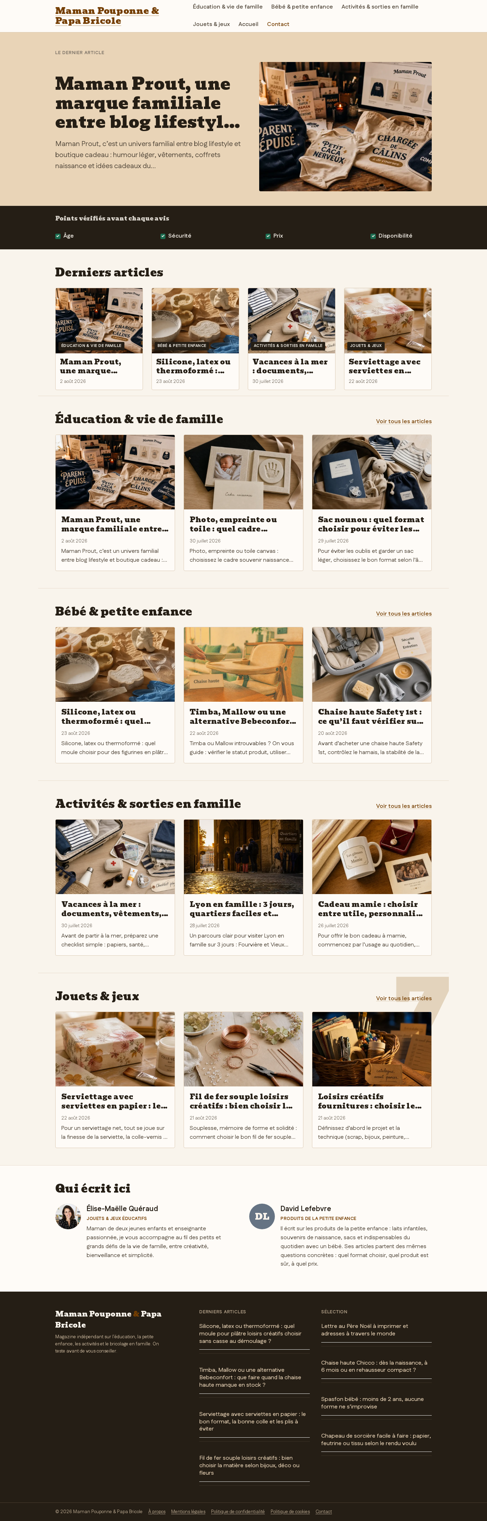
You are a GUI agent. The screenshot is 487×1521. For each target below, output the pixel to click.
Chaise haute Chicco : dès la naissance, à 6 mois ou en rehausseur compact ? (374, 1367)
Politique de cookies (290, 1512)
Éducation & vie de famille (228, 7)
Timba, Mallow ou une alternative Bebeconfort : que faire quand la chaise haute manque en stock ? (250, 1377)
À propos (156, 1512)
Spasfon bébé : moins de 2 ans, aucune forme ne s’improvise (372, 1403)
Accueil (248, 24)
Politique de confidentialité (238, 1512)
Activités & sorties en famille (380, 7)
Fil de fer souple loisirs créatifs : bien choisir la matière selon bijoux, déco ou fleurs (249, 1465)
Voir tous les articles (404, 421)
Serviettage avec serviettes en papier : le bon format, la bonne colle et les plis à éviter (252, 1421)
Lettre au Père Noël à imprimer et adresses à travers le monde (364, 1330)
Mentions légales (188, 1512)
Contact (278, 24)
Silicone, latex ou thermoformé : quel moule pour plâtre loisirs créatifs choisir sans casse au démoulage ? (250, 1333)
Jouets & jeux (211, 24)
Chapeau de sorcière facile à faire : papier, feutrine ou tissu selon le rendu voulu (376, 1440)
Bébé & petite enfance (302, 7)
